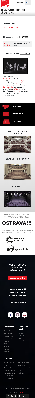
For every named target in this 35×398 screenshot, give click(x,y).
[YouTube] (12, 396)
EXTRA (6, 344)
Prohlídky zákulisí (23, 362)
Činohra (21, 336)
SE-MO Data (21, 392)
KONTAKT (7, 352)
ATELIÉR (6, 346)
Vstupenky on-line (17, 278)
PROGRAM (17, 121)
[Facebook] (8, 396)
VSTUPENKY (18, 107)
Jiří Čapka (17, 89)
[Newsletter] (23, 396)
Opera (21, 333)
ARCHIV (6, 349)
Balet (20, 338)
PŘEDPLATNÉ (18, 114)
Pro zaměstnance (9, 373)
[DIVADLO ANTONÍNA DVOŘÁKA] (17, 144)
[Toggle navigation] (28, 2)
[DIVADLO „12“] (17, 199)
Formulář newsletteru (17, 303)
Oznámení (21, 373)
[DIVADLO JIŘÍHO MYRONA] (17, 172)
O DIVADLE (7, 341)
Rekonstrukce (22, 365)
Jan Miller (17, 91)
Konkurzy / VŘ (8, 368)
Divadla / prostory (10, 370)
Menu (18, 2)
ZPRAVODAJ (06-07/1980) (11, 27)
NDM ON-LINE (8, 338)
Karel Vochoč (19, 81)
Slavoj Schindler (8, 87)
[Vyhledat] (19, 396)
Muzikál (21, 341)
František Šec (7, 79)
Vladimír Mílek (18, 83)
